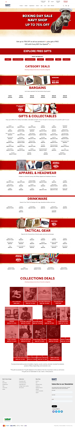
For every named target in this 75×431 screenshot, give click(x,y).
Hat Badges (21, 138)
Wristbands (62, 153)
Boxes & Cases (11, 268)
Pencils (10, 146)
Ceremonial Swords (22, 382)
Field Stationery (21, 243)
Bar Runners (10, 207)
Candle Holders (21, 130)
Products (21, 5)
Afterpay (37, 389)
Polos (43, 185)
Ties (43, 189)
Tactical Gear (49, 59)
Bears (54, 126)
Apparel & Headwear (30, 59)
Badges (21, 126)
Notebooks (54, 142)
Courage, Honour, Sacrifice (24, 386)
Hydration (43, 243)
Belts (21, 239)
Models (43, 142)
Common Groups (37, 268)
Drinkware (40, 59)
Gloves (32, 243)
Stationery (21, 149)
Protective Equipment (21, 247)
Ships (3, 386)
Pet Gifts (43, 146)
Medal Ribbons (50, 268)
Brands (37, 5)
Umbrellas (29, 153)
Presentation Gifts (22, 381)
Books (10, 130)
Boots (32, 239)
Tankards (21, 211)
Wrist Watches (65, 247)
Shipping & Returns (39, 387)
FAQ (36, 382)
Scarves (65, 185)
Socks (21, 189)
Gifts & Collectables (18, 59)
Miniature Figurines (21, 142)
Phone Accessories (54, 146)
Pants (21, 185)
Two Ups (12, 153)
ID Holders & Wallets (54, 243)
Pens (32, 146)
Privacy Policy (56, 425)
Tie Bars (54, 149)
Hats (54, 181)
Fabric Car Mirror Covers (10, 134)
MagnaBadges (65, 138)
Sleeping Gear (32, 247)
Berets (10, 181)
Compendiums (32, 130)
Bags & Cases (10, 239)
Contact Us (38, 386)
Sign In (49, 2)
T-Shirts (32, 189)
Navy (3, 381)
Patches (32, 185)
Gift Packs (54, 134)
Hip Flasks (65, 207)
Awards (10, 126)
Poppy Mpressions (22, 384)
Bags (32, 126)
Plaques (65, 146)
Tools (43, 247)
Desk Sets (54, 130)
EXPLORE (52, 5)
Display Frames (65, 130)
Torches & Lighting (54, 247)
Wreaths (46, 153)
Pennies (21, 146)
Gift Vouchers (21, 387)
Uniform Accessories (54, 189)
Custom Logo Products (43, 2)
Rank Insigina (54, 185)
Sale (45, 5)
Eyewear (65, 239)
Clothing (43, 239)
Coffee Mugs (32, 207)
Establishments (5, 384)
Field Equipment (10, 243)
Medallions (10, 142)
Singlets (10, 189)
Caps (21, 181)
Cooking (54, 239)
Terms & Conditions (62, 425)
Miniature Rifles (32, 142)
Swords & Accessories (43, 149)
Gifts (41, 5)
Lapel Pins (54, 138)
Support (52, 1)
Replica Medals (63, 268)
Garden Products (43, 134)
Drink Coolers (54, 207)
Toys (65, 149)
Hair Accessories (10, 138)
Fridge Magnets (32, 134)
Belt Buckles (65, 126)
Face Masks (43, 181)
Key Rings (43, 138)
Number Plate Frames (65, 142)
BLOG (49, 5)
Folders (21, 134)
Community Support (58, 2)
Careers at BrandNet (39, 390)
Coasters (21, 207)
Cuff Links (43, 130)
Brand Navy (4, 382)
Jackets (65, 243)
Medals (26, 5)
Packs (10, 247)
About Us (37, 381)
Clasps (24, 268)
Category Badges (32, 181)
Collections (66, 59)
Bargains (7, 59)
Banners (43, 126)
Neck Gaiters (10, 185)
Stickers (32, 149)
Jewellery (32, 138)
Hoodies (65, 181)
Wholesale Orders (39, 384)
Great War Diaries (65, 134)
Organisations (31, 5)
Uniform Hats (64, 189)
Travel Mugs (54, 211)
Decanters (43, 207)
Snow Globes (10, 149)
